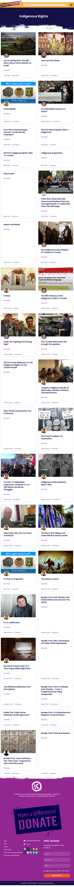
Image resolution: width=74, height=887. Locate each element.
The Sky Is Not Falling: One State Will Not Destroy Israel (54, 534)
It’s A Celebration (12, 622)
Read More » (7, 70)
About (5, 841)
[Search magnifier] (66, 5)
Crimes (7, 295)
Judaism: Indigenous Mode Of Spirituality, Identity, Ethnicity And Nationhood (55, 390)
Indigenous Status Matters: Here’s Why (53, 483)
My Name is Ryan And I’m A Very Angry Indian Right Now (17, 667)
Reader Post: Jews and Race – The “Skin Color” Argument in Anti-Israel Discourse (18, 761)
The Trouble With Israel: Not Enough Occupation (54, 342)
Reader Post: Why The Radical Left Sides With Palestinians (55, 642)
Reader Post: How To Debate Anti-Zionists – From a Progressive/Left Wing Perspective (54, 690)
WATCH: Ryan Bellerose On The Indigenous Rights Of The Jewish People (18, 365)
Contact (6, 846)
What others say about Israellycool (13, 852)
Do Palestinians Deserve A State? (53, 110)
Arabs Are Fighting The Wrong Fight (18, 342)
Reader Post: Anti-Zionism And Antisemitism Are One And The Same (55, 600)
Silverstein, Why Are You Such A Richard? (17, 534)
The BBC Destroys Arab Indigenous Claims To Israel (54, 296)
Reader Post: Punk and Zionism (55, 733)
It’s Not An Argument (13, 579)
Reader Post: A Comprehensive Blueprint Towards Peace (55, 713)
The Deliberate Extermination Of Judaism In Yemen (54, 251)
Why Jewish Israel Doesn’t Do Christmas (17, 412)
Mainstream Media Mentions (12, 855)
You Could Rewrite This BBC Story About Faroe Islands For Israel (17, 63)
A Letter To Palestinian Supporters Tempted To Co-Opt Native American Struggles (17, 486)
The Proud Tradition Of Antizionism (51, 437)
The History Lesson (50, 579)
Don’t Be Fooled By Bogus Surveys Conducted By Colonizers (16, 132)
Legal (5, 844)
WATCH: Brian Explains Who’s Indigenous (54, 130)
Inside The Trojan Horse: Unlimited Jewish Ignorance (17, 713)
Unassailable (10, 109)
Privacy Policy (7, 849)
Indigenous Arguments (51, 153)
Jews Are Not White (50, 60)
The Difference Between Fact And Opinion (17, 688)
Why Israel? (9, 173)
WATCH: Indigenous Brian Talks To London (18, 154)
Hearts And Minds (12, 224)
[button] (71, 5)
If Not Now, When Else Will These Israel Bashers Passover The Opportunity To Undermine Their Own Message (55, 203)
